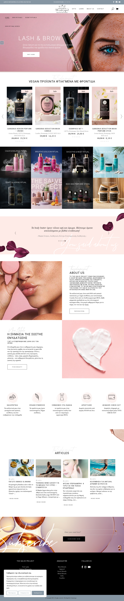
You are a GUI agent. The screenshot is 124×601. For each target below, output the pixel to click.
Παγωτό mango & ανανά (20, 482)
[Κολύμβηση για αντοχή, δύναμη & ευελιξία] (102, 467)
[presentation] (2, 116)
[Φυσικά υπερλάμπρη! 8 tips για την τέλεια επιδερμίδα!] (75, 468)
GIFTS (9, 131)
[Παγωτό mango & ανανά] (21, 467)
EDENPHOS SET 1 (19, 129)
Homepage (15, 131)
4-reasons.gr (73, 598)
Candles (62, 578)
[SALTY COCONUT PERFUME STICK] (76, 106)
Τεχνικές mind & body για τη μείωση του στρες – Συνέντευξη (47, 485)
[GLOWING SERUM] (104, 106)
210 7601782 (67, 2)
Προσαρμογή (12, 593)
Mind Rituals (62, 573)
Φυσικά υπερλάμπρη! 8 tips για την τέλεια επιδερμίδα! (73, 486)
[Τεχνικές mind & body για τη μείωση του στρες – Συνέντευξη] (48, 468)
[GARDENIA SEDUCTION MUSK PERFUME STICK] (48, 106)
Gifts (62, 576)
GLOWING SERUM (104, 129)
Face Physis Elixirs (98, 131)
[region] (25, 583)
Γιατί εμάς (25, 567)
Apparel (62, 569)
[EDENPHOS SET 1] (19, 106)
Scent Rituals (61, 571)
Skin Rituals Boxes (26, 131)
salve (12, 479)
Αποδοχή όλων (38, 593)
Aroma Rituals (41, 133)
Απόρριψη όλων (24, 593)
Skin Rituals (62, 567)
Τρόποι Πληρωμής (25, 569)
